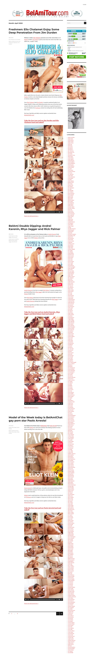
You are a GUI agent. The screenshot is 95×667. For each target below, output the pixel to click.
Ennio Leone (70, 283)
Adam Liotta (70, 138)
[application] (43, 202)
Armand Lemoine (71, 171)
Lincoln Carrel (71, 444)
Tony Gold (70, 626)
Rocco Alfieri (70, 565)
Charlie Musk (70, 231)
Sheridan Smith (71, 591)
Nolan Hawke (70, 506)
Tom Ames (70, 614)
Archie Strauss (71, 167)
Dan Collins (70, 250)
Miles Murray (70, 483)
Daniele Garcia (71, 254)
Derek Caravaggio (71, 267)
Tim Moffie (70, 609)
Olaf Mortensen (71, 509)
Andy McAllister (71, 162)
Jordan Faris (70, 403)
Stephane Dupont (71, 595)
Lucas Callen (70, 451)
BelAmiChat (44, 425)
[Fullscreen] (61, 212)
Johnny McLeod (71, 395)
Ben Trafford (70, 192)
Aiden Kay (70, 144)
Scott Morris (70, 583)
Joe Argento (70, 382)
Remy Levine (70, 549)
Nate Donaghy (71, 487)
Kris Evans (70, 427)
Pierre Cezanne (71, 538)
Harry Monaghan (71, 326)
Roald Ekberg (70, 561)
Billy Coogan (70, 197)
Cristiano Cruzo (71, 243)
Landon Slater (71, 436)
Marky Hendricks (71, 467)
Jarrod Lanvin (71, 355)
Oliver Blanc (70, 510)
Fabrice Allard (71, 290)
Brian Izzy (70, 209)
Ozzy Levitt (70, 519)
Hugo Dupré (70, 340)
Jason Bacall (70, 356)
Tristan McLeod (71, 636)
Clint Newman (71, 238)
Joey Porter (70, 386)
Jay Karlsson (70, 361)
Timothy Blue (70, 611)
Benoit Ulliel (70, 196)
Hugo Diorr (70, 339)
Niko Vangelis (71, 497)
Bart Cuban (70, 183)
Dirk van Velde (71, 271)
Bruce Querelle (71, 215)
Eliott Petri (70, 279)
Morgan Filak (70, 486)
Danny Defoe (70, 257)
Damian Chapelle (71, 249)
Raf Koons (70, 542)
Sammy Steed (70, 577)
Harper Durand (71, 322)
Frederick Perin (71, 301)
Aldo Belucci (70, 149)
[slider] (42, 403)
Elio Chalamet (37, 37)
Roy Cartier (70, 572)
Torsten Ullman (71, 630)
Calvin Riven (70, 220)
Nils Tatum (70, 501)
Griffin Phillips (71, 320)
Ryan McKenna (71, 575)
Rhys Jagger (39, 292)
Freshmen (37, 108)
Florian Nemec (71, 295)
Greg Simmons (71, 317)
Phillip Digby (70, 532)
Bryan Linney (70, 216)
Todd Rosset (70, 613)
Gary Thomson (71, 306)
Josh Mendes (70, 407)
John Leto (70, 391)
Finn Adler (70, 294)
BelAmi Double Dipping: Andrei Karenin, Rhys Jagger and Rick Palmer (34, 227)
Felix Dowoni (70, 291)
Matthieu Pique (71, 471)
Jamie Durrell (70, 352)
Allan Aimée (70, 156)
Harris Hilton (70, 324)
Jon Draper (70, 397)
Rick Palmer (46, 290)
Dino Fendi (70, 269)
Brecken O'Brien (71, 208)
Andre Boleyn (70, 157)
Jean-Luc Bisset (71, 363)
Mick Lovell (70, 478)
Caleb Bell (70, 217)
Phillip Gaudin (71, 534)
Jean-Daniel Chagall (72, 362)
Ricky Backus (70, 553)
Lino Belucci (70, 445)
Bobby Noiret (70, 205)
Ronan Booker (71, 568)
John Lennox (70, 389)
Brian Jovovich (71, 212)
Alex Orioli (70, 153)
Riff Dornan (70, 555)
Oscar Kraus (70, 516)
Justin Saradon (71, 411)
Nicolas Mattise (71, 494)
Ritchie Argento (71, 560)
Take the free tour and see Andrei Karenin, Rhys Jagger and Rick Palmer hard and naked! (42, 313)
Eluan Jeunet (70, 280)
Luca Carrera (70, 448)
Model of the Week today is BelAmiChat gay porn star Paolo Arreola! (35, 419)
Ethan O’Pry (70, 288)
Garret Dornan (71, 303)
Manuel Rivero (71, 457)
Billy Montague (71, 200)
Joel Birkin (70, 385)
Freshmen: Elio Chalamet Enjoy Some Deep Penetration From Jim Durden (34, 31)
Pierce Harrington (71, 536)
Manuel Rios (70, 456)
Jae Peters (70, 351)
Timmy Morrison (71, 610)
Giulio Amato (70, 313)
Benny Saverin (71, 194)
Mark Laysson (71, 466)
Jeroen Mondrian (71, 370)
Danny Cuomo (71, 256)
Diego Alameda (71, 268)
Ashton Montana (71, 177)
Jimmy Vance (70, 378)
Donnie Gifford (71, 272)
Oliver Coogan (71, 512)
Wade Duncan (71, 644)
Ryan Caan (70, 573)
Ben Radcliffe (70, 190)
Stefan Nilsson (71, 594)
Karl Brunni (70, 414)
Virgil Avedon (70, 643)
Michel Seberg (71, 475)
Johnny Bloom (71, 392)
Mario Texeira (71, 464)
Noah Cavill (70, 504)
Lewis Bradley (71, 441)
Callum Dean (70, 219)
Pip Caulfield (70, 540)
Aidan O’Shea (70, 142)
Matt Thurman (71, 470)
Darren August (71, 261)
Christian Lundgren (72, 234)
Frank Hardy (70, 298)
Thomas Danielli (71, 606)
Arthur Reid (70, 175)
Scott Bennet (70, 581)
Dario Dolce (70, 260)
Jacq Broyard (70, 350)
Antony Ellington (71, 163)
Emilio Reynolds (71, 282)
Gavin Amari (70, 307)
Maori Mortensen (71, 459)
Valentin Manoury (71, 640)
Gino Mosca (70, 310)
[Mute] (59, 212)
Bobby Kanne (70, 204)
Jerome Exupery (71, 371)
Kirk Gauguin (70, 422)
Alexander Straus (71, 155)
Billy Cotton (70, 198)
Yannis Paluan (71, 650)
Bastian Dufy (70, 185)
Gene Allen (70, 309)
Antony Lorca (70, 164)
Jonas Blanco (70, 400)
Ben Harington (71, 187)
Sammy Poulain (71, 576)
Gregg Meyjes (71, 318)
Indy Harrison (71, 343)
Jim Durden (35, 39)
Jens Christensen (71, 367)
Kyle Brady (70, 430)
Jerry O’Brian (70, 373)
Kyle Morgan (70, 431)
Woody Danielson (71, 647)
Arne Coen (70, 172)
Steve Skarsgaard (71, 602)
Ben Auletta (70, 186)
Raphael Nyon (71, 547)
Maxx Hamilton (71, 472)
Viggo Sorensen (71, 641)
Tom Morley (70, 618)
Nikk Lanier (70, 496)
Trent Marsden (71, 633)
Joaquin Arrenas (71, 380)
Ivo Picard (70, 346)
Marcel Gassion (71, 461)
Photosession (71, 535)
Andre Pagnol (70, 159)
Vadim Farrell (70, 639)
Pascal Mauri (70, 521)
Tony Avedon (70, 625)
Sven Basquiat (71, 603)
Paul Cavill (70, 525)
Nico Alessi (70, 493)
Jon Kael (69, 399)
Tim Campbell (71, 607)
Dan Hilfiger (70, 252)
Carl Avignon (70, 223)
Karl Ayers (70, 412)
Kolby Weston (71, 425)
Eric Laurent (70, 286)
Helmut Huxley (71, 328)
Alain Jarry (70, 145)
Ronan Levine (71, 569)
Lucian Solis (70, 452)
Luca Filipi (70, 449)
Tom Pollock (70, 620)
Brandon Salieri (71, 207)
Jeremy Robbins (71, 369)
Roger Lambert (71, 566)
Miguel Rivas (70, 479)
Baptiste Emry (71, 182)
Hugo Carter (70, 337)
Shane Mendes (71, 590)
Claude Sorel (70, 237)
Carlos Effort (70, 224)
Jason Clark (70, 358)
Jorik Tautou (70, 404)
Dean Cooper (70, 262)
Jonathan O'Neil (71, 401)
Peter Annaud (70, 530)
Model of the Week (13, 427)
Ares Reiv (70, 168)
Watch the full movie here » (31, 216)
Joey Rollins (70, 388)
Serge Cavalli (70, 588)
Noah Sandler (70, 505)
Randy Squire (70, 545)
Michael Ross (70, 474)
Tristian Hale (70, 637)
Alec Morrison (71, 151)
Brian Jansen (70, 211)
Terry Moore (70, 605)
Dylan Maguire (71, 273)
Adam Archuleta (71, 137)
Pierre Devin (70, 539)
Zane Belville (70, 652)
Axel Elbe (70, 179)
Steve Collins (70, 598)
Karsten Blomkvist (72, 415)
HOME (84, 4)
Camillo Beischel (71, 222)
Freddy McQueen (71, 299)
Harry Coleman (71, 325)
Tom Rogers (70, 621)
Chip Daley (70, 232)
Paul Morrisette (71, 527)
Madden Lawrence (71, 453)
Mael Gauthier (71, 455)
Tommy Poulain (71, 624)
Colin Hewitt (70, 239)
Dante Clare (70, 258)
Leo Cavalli (70, 440)
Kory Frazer (70, 426)
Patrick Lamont (71, 523)
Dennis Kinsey (71, 265)
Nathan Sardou (71, 489)
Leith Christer (71, 438)
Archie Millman (71, 166)
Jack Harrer (70, 347)
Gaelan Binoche (71, 302)
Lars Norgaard (71, 437)
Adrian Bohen (71, 140)
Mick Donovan (71, 476)
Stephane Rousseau (72, 596)
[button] (43, 202)
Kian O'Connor (71, 419)
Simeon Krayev (71, 592)
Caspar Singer (71, 226)
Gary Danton (70, 305)
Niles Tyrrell (70, 500)
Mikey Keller (70, 482)
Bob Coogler (70, 201)
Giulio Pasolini (71, 314)
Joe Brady (70, 384)
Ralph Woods (70, 543)
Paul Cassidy (70, 524)
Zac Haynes (70, 651)
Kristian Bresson (71, 429)
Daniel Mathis (71, 253)
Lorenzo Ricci (71, 446)
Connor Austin (71, 241)
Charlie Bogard (71, 230)
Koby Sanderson (71, 423)
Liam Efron (70, 442)
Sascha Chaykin (71, 579)
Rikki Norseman (71, 558)
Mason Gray (70, 468)
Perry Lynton (70, 528)
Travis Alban (70, 632)
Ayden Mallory (71, 181)
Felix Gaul (70, 292)
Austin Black (70, 178)
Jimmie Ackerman (71, 377)
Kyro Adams (70, 433)
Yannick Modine (71, 648)
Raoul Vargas (70, 546)
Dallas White (70, 247)
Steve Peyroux (71, 600)
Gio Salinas (70, 312)
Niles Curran (70, 498)
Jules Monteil (70, 410)
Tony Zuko (70, 629)
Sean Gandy (70, 585)
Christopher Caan (71, 235)
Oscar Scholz (70, 517)
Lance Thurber (71, 434)
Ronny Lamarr (71, 570)
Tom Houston (71, 617)
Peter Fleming (71, 531)
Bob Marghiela (71, 202)
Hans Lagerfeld (71, 321)
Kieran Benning (71, 421)
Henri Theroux (71, 329)
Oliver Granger (71, 513)
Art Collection (71, 174)
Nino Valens (70, 502)
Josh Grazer (70, 406)
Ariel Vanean (70, 170)
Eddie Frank (70, 275)
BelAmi (26, 39)
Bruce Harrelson (71, 213)
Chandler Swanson (72, 228)
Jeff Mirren (70, 365)
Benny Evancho (71, 193)
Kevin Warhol (70, 418)
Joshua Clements (71, 408)
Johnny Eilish (70, 393)
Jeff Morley (70, 366)
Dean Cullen (70, 264)
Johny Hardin (70, 396)
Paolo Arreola (53, 425)
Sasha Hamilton (71, 580)
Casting (69, 227)
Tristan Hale (70, 635)
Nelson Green (71, 490)
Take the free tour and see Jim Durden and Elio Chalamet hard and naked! (41, 121)
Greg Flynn (70, 316)
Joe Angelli (70, 381)
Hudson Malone (71, 336)
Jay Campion (70, 359)
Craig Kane (70, 242)
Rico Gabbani (70, 554)
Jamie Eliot (70, 354)
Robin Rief (70, 564)
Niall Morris (70, 491)
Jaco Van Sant (71, 348)
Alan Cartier (70, 147)
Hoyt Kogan (70, 332)
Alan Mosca (70, 148)
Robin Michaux (71, 562)
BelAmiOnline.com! (29, 115)
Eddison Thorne (71, 276)
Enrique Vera (70, 284)
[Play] (26, 212)
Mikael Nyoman (71, 481)
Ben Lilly (69, 189)
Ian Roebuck (70, 341)
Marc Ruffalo (70, 460)
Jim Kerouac (70, 376)
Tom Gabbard (71, 615)
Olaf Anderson (71, 508)
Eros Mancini (70, 287)
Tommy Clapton (71, 622)
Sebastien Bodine (71, 587)
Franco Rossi (70, 297)
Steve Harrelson (71, 599)
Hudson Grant (71, 333)
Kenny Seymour (71, 416)
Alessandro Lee (71, 152)
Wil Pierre (70, 645)
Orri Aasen (70, 515)
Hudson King (70, 335)
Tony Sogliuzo (71, 628)
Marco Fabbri (70, 463)
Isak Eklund (70, 344)
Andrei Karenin (52, 234)
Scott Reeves (70, 584)
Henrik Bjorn (70, 331)
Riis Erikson (70, 557)
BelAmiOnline (15, 41)
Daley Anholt (70, 246)
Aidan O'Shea (70, 141)
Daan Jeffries (70, 245)
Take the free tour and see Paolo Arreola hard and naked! (42, 509)
